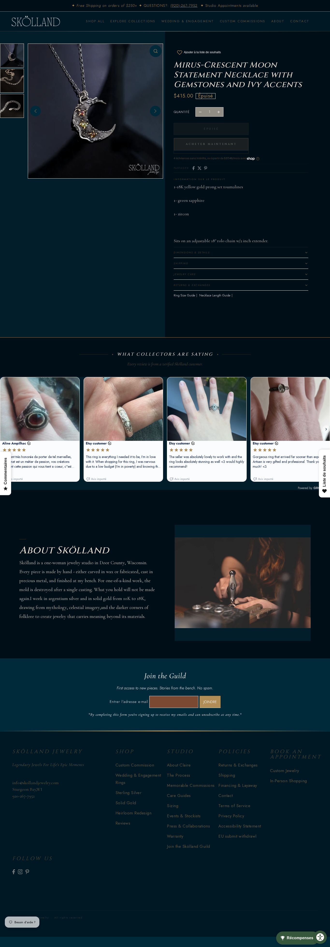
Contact (225, 795)
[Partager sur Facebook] (193, 168)
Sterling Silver (128, 793)
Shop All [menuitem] (95, 21)
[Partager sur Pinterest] (206, 168)
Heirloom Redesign (133, 813)
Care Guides (179, 795)
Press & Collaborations (188, 826)
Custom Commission (134, 765)
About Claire (179, 765)
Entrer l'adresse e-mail (129, 701)
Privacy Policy (231, 816)
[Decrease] (200, 112)
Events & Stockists (184, 816)
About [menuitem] (278, 21)
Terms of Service (234, 806)
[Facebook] (13, 871)
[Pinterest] (27, 871)
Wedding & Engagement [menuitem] (187, 21)
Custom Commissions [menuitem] (242, 21)
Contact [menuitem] (299, 21)
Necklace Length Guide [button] (214, 295)
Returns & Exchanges (238, 765)
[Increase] (218, 112)
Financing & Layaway (237, 785)
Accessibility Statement (239, 826)
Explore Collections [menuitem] (133, 21)
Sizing (172, 806)
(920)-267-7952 (184, 5)
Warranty (175, 836)
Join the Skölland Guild (188, 846)
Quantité (182, 112)
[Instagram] (20, 871)
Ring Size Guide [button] (184, 295)
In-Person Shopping (288, 781)
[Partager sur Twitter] (199, 168)
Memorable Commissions (191, 785)
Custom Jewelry (284, 771)
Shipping (226, 775)
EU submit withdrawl (237, 836)
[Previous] (35, 111)
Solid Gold (125, 803)
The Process (178, 775)
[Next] (155, 111)
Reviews (122, 823)
